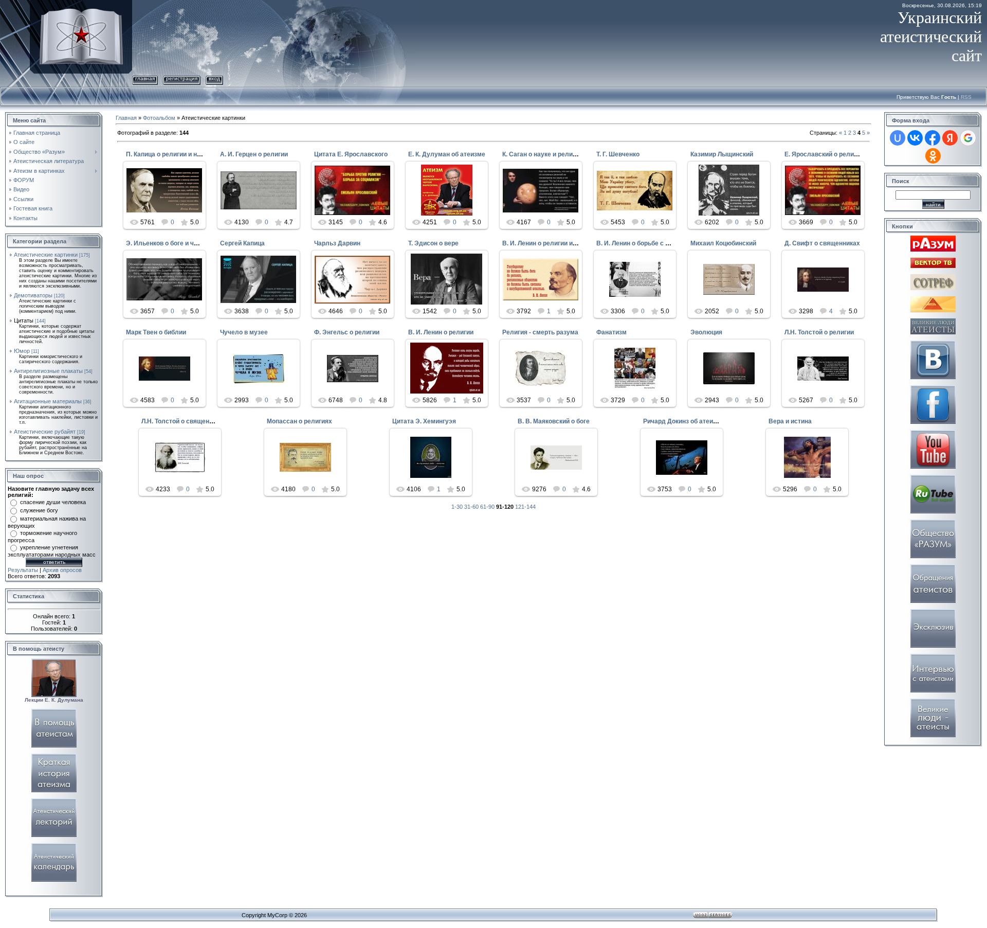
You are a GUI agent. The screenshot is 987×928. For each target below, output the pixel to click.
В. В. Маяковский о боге (554, 421)
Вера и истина (790, 421)
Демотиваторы (33, 295)
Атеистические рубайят (45, 432)
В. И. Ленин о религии (440, 332)
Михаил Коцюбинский (723, 243)
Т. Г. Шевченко (617, 154)
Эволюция (706, 332)
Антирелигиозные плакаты (48, 371)
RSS (966, 97)
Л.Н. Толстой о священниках (184, 421)
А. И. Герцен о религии (254, 154)
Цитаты (23, 320)
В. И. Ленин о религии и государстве (557, 243)
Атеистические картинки (46, 255)
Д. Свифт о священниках (822, 243)
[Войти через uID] (897, 138)
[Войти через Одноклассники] (933, 156)
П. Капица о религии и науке (168, 154)
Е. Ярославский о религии (824, 154)
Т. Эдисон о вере (433, 243)
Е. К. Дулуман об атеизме (446, 154)
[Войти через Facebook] (932, 138)
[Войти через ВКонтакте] (915, 138)
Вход (214, 78)
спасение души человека (53, 502)
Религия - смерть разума (540, 332)
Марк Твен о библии (156, 332)
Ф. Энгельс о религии (346, 332)
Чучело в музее (244, 332)
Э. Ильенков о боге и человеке (172, 243)
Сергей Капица (242, 243)
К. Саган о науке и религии (542, 154)
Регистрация (181, 78)
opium (545, 383)
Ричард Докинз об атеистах (685, 421)
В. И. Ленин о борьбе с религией (644, 243)
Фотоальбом (159, 118)
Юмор (22, 351)
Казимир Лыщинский (721, 154)
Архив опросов (62, 570)
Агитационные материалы (48, 401)
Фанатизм (611, 332)
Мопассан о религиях (299, 421)
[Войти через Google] (968, 138)
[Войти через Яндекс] (950, 138)
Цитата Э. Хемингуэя (424, 421)
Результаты (23, 570)
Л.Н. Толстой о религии (819, 332)
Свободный (639, 209)
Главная (145, 78)
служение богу (39, 510)
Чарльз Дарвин (337, 243)
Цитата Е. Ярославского (351, 154)
